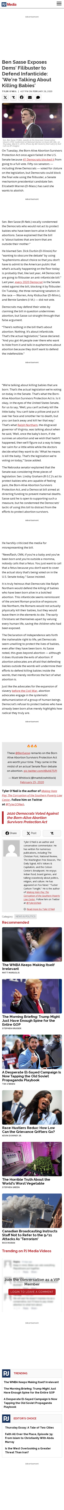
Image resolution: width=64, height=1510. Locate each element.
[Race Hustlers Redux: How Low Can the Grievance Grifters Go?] (32, 1107)
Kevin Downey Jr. (11, 1136)
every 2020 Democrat (29, 282)
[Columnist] (12, 848)
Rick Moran (8, 1243)
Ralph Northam (28, 425)
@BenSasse (22, 753)
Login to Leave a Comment (32, 1291)
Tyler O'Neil (9, 91)
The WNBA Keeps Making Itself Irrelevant (28, 967)
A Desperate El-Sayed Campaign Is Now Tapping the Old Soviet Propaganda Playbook (31, 1076)
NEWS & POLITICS (25, 916)
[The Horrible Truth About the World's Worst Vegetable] (32, 1159)
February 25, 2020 (32, 782)
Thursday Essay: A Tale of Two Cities (29, 1427)
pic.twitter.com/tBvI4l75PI (40, 771)
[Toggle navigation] (59, 4)
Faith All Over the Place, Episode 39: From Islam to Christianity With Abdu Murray (29, 1438)
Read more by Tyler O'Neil (41, 909)
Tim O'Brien (8, 1084)
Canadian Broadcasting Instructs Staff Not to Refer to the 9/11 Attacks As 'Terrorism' (29, 1235)
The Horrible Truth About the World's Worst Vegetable (26, 1181)
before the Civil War (24, 691)
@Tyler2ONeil (15, 804)
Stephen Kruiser (11, 1028)
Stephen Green (11, 1187)
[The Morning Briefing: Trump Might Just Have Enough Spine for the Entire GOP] (32, 996)
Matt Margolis (11, 973)
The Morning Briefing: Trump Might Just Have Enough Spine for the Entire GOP (31, 1020)
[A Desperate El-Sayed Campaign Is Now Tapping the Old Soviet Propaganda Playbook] (32, 1051)
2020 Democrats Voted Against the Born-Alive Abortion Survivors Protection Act (32, 817)
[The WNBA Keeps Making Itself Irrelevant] (32, 944)
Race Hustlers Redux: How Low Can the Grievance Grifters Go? (28, 1130)
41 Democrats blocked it (38, 159)
